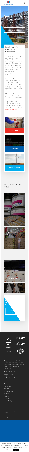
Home (6, 384)
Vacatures (7, 398)
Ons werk (6, 393)
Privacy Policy (8, 401)
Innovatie (6, 389)
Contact (6, 396)
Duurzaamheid (8, 391)
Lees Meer (21, 450)
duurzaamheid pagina (12, 109)
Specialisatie (7, 386)
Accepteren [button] (16, 450)
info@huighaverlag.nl (10, 377)
